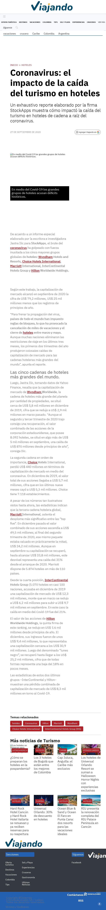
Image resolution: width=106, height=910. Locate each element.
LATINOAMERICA (19, 750)
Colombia (47, 22)
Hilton (35, 270)
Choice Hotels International (41, 261)
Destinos (23, 22)
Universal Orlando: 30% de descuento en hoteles (43, 813)
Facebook (76, 862)
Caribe (36, 33)
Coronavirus (31, 723)
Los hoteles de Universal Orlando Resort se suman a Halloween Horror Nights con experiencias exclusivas (91, 773)
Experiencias (78, 22)
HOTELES (40, 750)
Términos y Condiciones (17, 906)
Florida (40, 801)
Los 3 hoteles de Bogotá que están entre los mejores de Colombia (43, 764)
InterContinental (56, 580)
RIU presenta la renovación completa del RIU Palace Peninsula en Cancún (90, 817)
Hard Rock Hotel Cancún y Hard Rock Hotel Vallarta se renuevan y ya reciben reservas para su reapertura (19, 821)
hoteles (28, 332)
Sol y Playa (65, 22)
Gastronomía (28, 877)
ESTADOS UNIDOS (91, 750)
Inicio (14, 65)
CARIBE (63, 750)
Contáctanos (75, 895)
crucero (24, 33)
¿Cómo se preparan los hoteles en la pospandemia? (20, 762)
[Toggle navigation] (3, 17)
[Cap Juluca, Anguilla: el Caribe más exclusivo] (67, 749)
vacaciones (9, 33)
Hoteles (27, 65)
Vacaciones (35, 22)
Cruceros (91, 22)
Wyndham (45, 257)
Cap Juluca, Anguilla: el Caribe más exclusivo (65, 762)
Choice (33, 462)
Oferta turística (9, 22)
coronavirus (18, 248)
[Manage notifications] (99, 904)
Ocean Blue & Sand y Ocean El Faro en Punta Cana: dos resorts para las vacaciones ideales (67, 821)
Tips (56, 22)
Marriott (16, 266)
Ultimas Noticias (26, 883)
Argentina (63, 33)
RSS (80, 900)
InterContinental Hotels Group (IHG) (63, 729)
